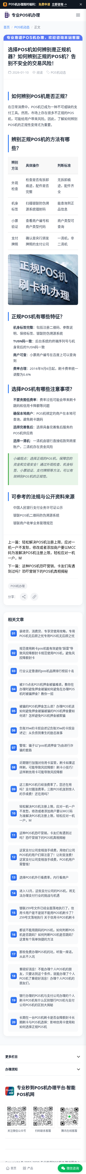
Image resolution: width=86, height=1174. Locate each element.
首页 (7, 27)
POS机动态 (22, 27)
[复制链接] (34, 597)
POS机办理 (18, 586)
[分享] (24, 597)
